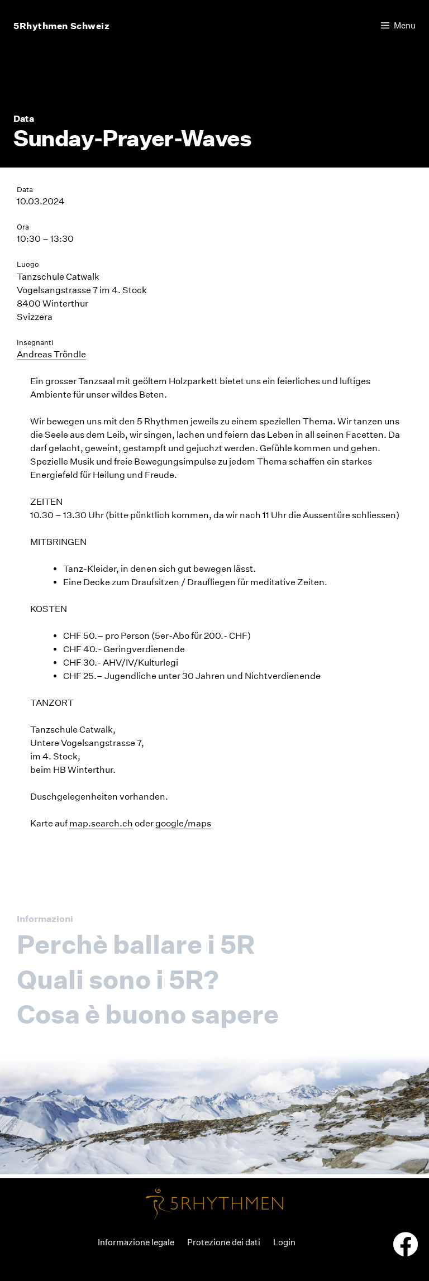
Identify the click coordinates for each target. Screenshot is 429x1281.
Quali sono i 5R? (118, 979)
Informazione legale (136, 1242)
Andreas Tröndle (51, 354)
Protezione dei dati (223, 1242)
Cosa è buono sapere (148, 1014)
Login (284, 1242)
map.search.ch (101, 823)
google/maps (183, 823)
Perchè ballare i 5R (136, 944)
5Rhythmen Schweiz (61, 25)
